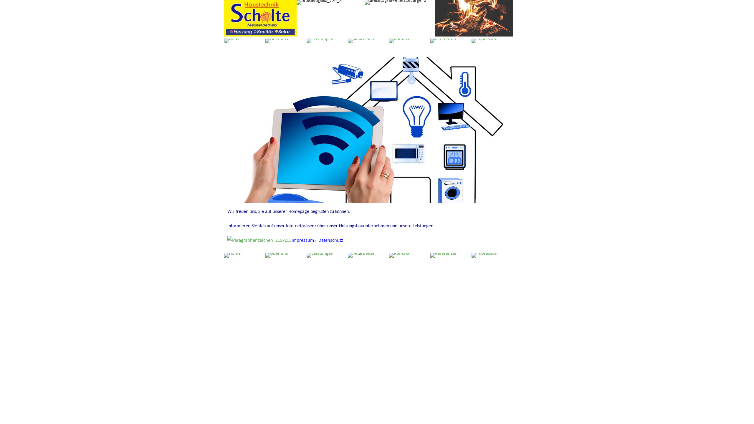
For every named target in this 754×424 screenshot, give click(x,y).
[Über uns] (276, 41)
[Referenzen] (444, 41)
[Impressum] (485, 41)
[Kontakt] (399, 41)
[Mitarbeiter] (361, 41)
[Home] (232, 41)
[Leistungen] (320, 41)
